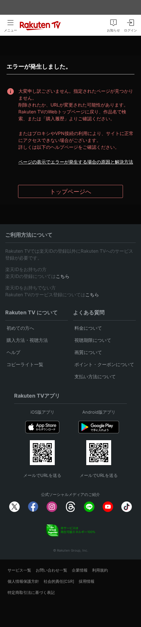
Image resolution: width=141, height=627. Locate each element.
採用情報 (86, 581)
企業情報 (80, 570)
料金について (88, 328)
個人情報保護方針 (23, 581)
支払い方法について (95, 376)
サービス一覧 (19, 570)
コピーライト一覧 (25, 364)
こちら (63, 276)
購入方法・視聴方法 (27, 340)
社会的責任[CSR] (59, 581)
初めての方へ (20, 328)
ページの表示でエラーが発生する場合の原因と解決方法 (75, 162)
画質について (88, 352)
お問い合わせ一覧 (51, 570)
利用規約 (100, 570)
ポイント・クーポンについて (104, 364)
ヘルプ (13, 352)
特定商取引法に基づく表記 (31, 592)
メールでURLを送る (42, 475)
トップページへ (70, 191)
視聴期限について (92, 340)
